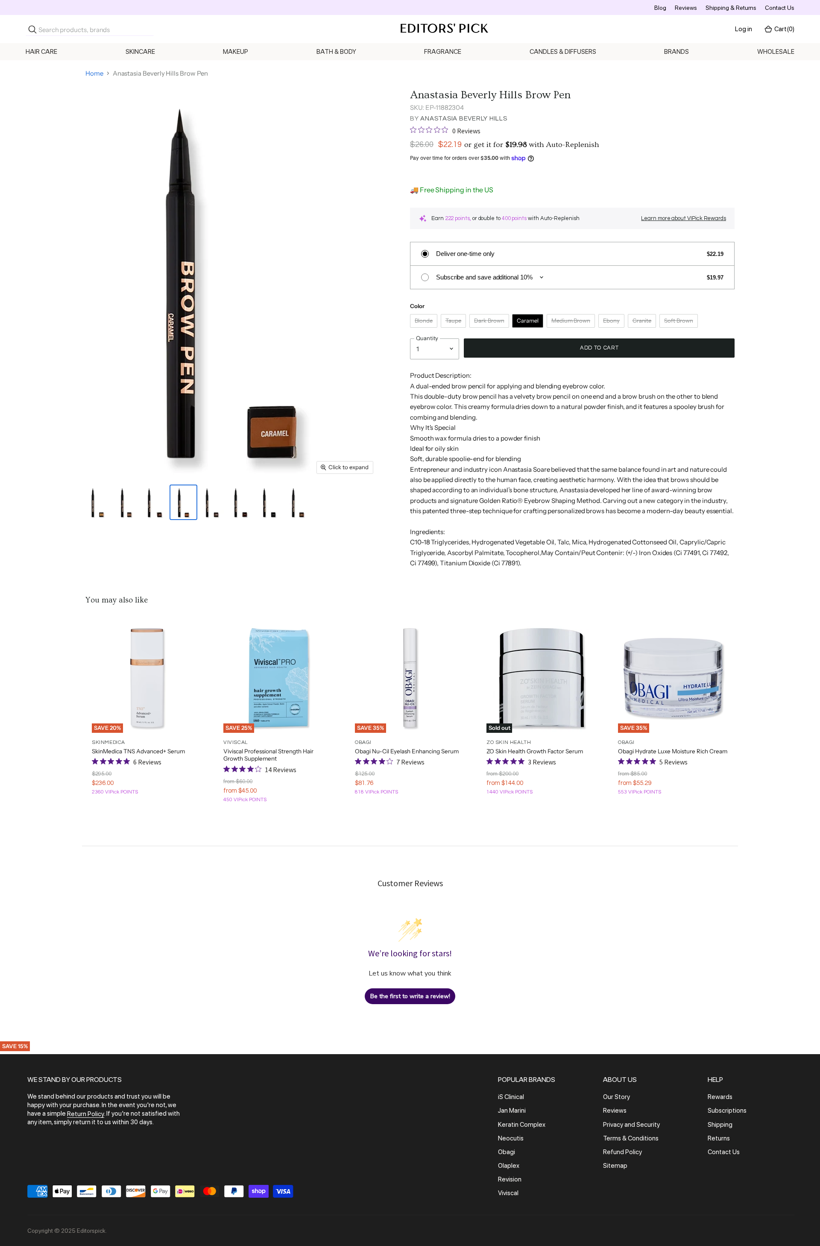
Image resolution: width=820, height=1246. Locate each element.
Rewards (720, 1097)
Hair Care (41, 52)
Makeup (235, 52)
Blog (660, 7)
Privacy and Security (631, 1124)
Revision (509, 1179)
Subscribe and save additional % (484, 277)
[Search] (32, 29)
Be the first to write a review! (410, 996)
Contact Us (779, 7)
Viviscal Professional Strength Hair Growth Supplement (268, 755)
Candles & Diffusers (563, 52)
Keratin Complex (521, 1124)
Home (94, 73)
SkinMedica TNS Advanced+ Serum (138, 751)
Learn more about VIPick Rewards (683, 218)
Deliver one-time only (465, 253)
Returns (719, 1138)
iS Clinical (511, 1097)
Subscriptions (727, 1111)
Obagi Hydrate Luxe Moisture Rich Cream (672, 751)
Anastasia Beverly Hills (463, 118)
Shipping (720, 1124)
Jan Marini (512, 1111)
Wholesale (775, 52)
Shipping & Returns (731, 7)
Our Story (616, 1097)
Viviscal (508, 1193)
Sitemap (615, 1166)
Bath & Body (336, 52)
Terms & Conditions (631, 1138)
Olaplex (508, 1166)
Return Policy (85, 1114)
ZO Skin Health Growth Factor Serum (534, 751)
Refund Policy (622, 1152)
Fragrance (442, 52)
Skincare (140, 52)
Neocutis (511, 1138)
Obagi (506, 1152)
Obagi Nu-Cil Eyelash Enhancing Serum (407, 751)
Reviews (686, 7)
